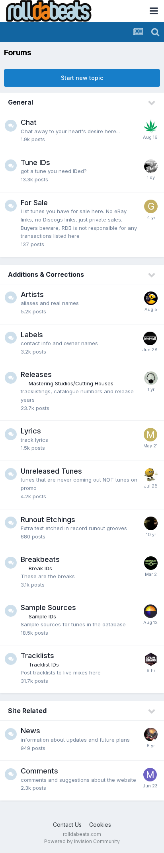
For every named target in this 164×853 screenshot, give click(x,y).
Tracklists (37, 655)
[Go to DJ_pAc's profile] (151, 298)
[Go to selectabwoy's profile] (151, 563)
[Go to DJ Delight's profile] (151, 166)
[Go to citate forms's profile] (150, 338)
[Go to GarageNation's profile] (151, 206)
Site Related (27, 711)
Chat (29, 122)
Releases (36, 374)
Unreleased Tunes (51, 471)
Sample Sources (48, 607)
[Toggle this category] (152, 103)
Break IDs (40, 568)
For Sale (34, 202)
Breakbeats (40, 559)
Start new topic (82, 77)
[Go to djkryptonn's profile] (151, 523)
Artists (32, 294)
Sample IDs (42, 616)
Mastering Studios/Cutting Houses (71, 383)
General (20, 102)
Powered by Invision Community (82, 841)
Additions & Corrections (46, 274)
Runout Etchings (48, 519)
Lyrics (31, 431)
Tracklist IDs (44, 664)
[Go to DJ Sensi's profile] (150, 126)
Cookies (100, 824)
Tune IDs (35, 162)
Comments (39, 771)
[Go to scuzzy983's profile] (151, 659)
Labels (32, 334)
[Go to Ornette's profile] (151, 378)
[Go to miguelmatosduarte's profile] (150, 434)
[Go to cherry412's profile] (151, 475)
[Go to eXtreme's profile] (151, 734)
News (30, 731)
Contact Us (67, 824)
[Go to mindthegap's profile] (150, 774)
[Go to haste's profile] (150, 611)
